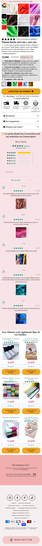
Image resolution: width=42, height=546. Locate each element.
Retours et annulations (21, 518)
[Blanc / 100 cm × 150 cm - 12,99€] (4, 84)
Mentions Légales (10, 508)
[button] (11, 153)
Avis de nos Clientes (28, 505)
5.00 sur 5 (27, 146)
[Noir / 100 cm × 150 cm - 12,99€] (9, 84)
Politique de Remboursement (21, 513)
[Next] (36, 18)
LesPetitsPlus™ (32, 528)
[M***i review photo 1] (21, 232)
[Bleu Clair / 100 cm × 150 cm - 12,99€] (25, 84)
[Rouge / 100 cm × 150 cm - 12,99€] (20, 84)
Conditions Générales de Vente (27, 508)
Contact (13, 503)
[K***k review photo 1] (21, 259)
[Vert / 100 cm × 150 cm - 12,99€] (14, 84)
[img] (18, 191)
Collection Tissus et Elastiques (28, 96)
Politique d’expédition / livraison (21, 515)
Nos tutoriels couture (14, 505)
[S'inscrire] (34, 474)
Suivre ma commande (24, 503)
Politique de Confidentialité (21, 510)
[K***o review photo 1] (21, 203)
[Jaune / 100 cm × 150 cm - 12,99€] (31, 84)
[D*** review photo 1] (21, 318)
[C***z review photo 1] (21, 290)
